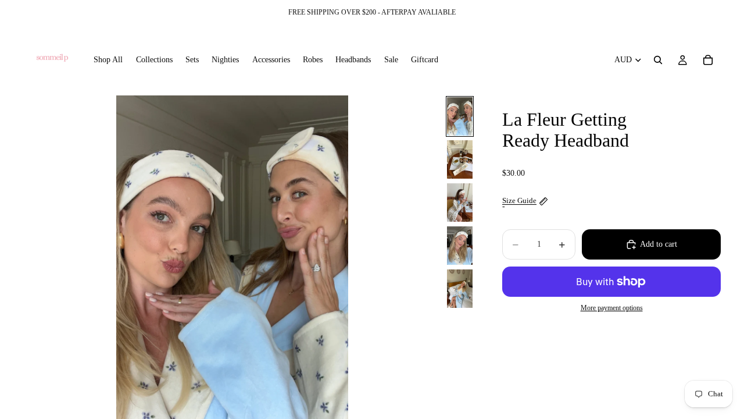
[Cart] (708, 60)
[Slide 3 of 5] (460, 202)
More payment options (612, 308)
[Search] (658, 60)
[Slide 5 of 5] (460, 288)
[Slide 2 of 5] (460, 159)
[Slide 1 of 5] (460, 116)
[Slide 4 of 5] (460, 245)
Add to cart (658, 244)
